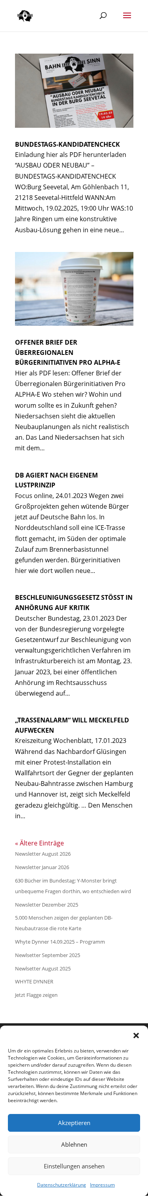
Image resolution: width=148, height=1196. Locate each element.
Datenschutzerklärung (61, 1184)
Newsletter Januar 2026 (42, 867)
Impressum (102, 1184)
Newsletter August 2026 (43, 853)
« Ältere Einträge (39, 843)
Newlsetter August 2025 (43, 968)
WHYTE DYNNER (34, 981)
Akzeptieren (74, 1123)
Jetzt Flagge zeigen (36, 994)
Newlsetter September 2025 (47, 955)
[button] (136, 1035)
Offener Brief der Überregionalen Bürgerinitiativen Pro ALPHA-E (67, 352)
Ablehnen (74, 1144)
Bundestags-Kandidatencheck (67, 144)
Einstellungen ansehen (74, 1166)
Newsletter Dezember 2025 (46, 904)
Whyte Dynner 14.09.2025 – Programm (60, 941)
